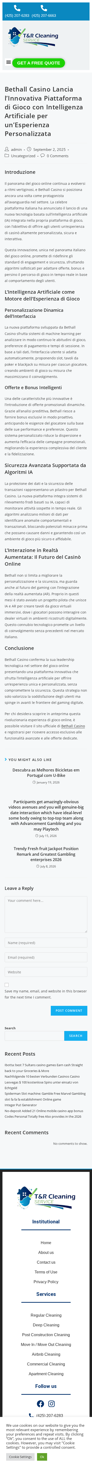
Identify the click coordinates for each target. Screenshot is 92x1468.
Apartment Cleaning (46, 1374)
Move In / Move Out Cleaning (46, 1345)
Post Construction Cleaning (46, 1335)
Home (46, 1243)
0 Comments (57, 156)
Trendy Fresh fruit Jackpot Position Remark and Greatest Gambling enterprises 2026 (46, 854)
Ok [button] (42, 1457)
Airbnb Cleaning (46, 1354)
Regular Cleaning (46, 1315)
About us (46, 1252)
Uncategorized (23, 156)
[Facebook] (40, 1403)
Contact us (46, 1262)
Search (10, 1028)
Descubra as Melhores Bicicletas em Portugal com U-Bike (46, 772)
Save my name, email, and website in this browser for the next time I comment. (46, 994)
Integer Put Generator (21, 1105)
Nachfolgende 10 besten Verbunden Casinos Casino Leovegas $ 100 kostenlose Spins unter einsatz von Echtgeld (42, 1082)
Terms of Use (46, 1272)
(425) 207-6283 (17, 15)
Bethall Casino (73, 726)
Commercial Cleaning (46, 1364)
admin (16, 149)
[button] (8, 62)
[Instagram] (51, 1403)
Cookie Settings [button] (20, 1457)
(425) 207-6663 (44, 15)
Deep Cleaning (46, 1325)
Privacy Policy (46, 1282)
